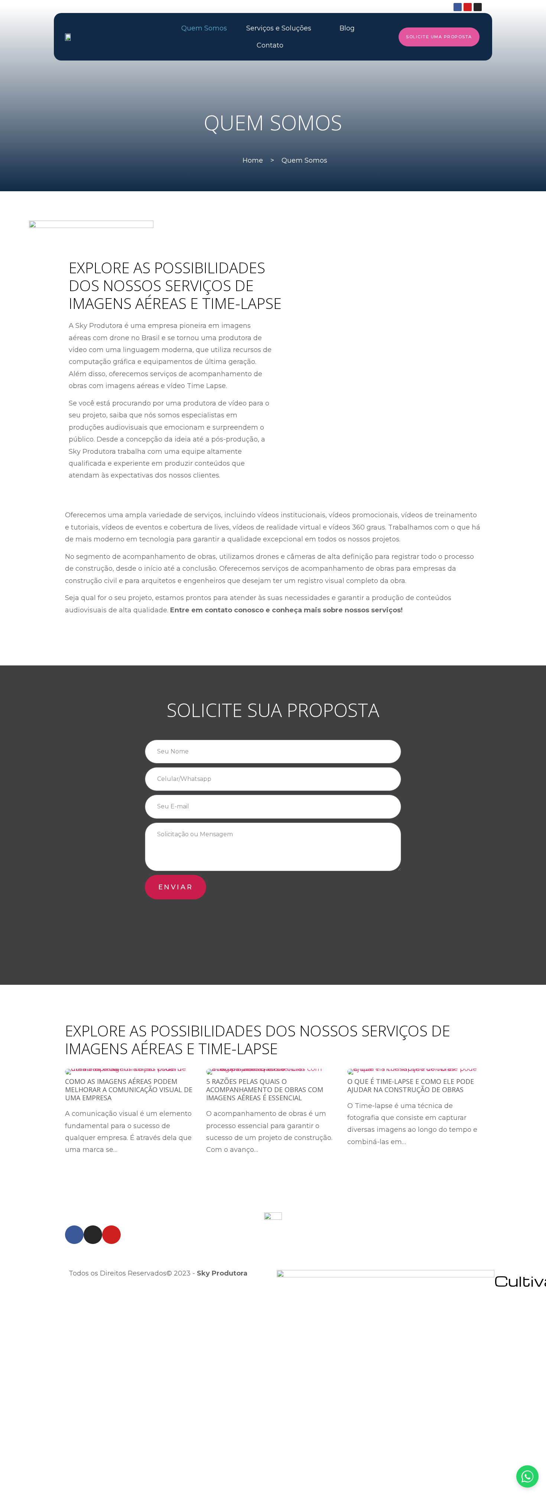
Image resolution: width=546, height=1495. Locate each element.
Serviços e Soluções (278, 28)
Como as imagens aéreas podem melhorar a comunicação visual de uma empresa (128, 1089)
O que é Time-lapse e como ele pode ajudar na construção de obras (410, 1085)
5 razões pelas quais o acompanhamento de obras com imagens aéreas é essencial (264, 1089)
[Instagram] (478, 7)
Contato (270, 45)
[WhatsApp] (527, 1476)
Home (253, 160)
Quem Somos (204, 28)
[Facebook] (458, 7)
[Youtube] (468, 7)
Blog (347, 28)
